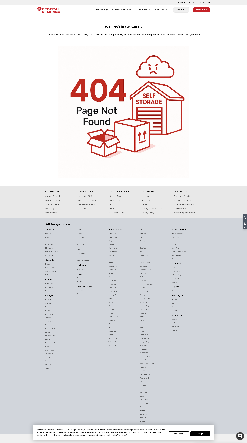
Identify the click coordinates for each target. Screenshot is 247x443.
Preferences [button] (122, 435)
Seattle (174, 307)
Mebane (111, 306)
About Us (146, 200)
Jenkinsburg (50, 321)
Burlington (112, 237)
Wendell (111, 335)
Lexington (175, 244)
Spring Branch (145, 403)
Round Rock (144, 378)
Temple (48, 357)
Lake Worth (144, 338)
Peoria (79, 241)
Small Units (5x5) (84, 196)
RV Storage (50, 208)
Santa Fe (143, 392)
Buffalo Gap (144, 255)
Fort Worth (144, 291)
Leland (110, 302)
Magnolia (143, 345)
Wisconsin (177, 315)
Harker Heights (145, 309)
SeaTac (174, 303)
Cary (110, 241)
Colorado (49, 260)
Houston (143, 313)
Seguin (142, 396)
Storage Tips (115, 196)
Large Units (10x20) (86, 204)
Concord (80, 290)
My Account (185, 2)
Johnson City (176, 275)
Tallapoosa (49, 354)
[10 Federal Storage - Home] (48, 10)
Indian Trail (112, 291)
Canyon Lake (145, 262)
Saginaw (143, 385)
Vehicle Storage (52, 204)
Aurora (79, 233)
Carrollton (49, 303)
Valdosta (48, 361)
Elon (110, 259)
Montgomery (145, 356)
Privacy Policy (148, 213)
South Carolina (179, 229)
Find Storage (101, 10)
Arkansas (49, 229)
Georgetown (144, 295)
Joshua (142, 324)
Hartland (175, 323)
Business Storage (53, 200)
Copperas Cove (145, 270)
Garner (111, 262)
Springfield (81, 244)
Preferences (179, 434)
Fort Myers (49, 287)
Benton (48, 233)
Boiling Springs (177, 233)
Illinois (80, 229)
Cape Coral (49, 284)
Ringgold (48, 346)
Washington (81, 269)
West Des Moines (83, 260)
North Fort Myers (51, 291)
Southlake (144, 400)
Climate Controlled (53, 196)
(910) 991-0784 (203, 2)
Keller (142, 327)
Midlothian (144, 353)
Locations (146, 196)
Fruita (47, 264)
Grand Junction (51, 268)
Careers (145, 204)
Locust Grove (50, 328)
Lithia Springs (50, 325)
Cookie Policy (180, 208)
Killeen (142, 331)
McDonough (50, 336)
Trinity (110, 327)
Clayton (111, 244)
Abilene (143, 233)
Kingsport (175, 278)
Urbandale (81, 257)
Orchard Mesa (50, 271)
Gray (173, 268)
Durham (111, 255)
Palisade (48, 275)
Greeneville (176, 271)
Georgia (49, 295)
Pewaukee (175, 326)
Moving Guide (115, 200)
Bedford (143, 248)
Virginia (175, 287)
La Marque (144, 335)
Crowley (143, 273)
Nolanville (143, 360)
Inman (174, 241)
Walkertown (113, 331)
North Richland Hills (147, 363)
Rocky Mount (113, 317)
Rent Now (201, 10)
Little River (176, 248)
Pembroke (81, 294)
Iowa (79, 249)
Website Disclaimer (182, 200)
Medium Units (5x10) (86, 200)
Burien (174, 299)
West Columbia (177, 259)
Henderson (112, 284)
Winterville (112, 345)
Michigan (81, 265)
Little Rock (49, 244)
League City (144, 342)
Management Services (152, 208)
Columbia (80, 278)
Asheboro (112, 233)
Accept (200, 434)
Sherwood (49, 255)
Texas (143, 229)
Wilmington (113, 338)
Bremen (48, 299)
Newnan (48, 339)
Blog (111, 208)
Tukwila (175, 310)
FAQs (111, 204)
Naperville (80, 237)
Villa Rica (48, 364)
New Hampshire (84, 286)
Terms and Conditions (183, 196)
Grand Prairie (145, 298)
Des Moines (81, 253)
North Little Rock (51, 252)
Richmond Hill (50, 343)
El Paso (142, 288)
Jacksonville (49, 241)
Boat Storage (51, 213)
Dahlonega (49, 307)
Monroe (111, 309)
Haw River (112, 280)
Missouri (81, 274)
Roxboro (111, 320)
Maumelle (49, 248)
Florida (48, 279)
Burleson (143, 259)
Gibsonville (112, 266)
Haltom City (144, 306)
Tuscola (143, 421)
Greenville (112, 277)
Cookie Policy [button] (69, 435)
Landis (110, 298)
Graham (111, 273)
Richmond (175, 291)
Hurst (142, 317)
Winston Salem (114, 342)
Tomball (143, 418)
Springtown (144, 407)
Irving (142, 320)
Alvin (142, 237)
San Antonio (144, 389)
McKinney (143, 349)
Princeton (143, 367)
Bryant (48, 237)
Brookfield (175, 319)
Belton (142, 252)
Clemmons (112, 248)
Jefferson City (82, 281)
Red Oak (143, 371)
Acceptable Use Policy (184, 204)
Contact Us (161, 10)
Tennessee (177, 263)
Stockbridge (49, 350)
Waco (47, 368)
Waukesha (175, 330)
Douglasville (49, 314)
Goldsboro (112, 270)
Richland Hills (145, 374)
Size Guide (82, 208)
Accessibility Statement (184, 213)
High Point (112, 288)
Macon (47, 332)
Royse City (144, 382)
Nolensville (175, 282)
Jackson (48, 318)
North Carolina (115, 229)
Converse (143, 266)
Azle (141, 244)
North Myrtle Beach (179, 252)
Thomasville (112, 324)
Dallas (47, 310)
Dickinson (143, 280)
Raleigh (111, 313)
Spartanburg (176, 255)
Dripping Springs (146, 284)
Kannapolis (112, 295)
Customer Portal (116, 213)
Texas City (143, 414)
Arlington (143, 241)
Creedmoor (112, 252)
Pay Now (181, 10)
